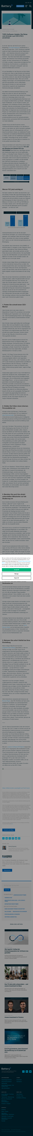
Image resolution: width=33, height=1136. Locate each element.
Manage (16, 574)
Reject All (16, 578)
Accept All (16, 569)
